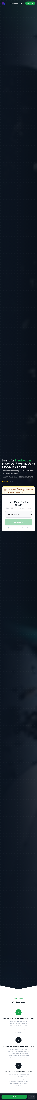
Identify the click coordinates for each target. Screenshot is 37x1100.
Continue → (18, 522)
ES (23, 3)
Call (32, 1097)
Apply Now (30, 3)
